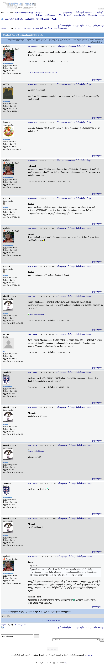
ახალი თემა (78, 25)
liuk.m (6, 334)
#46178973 (32, 483)
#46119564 (32, 372)
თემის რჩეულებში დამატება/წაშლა (96, 41)
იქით (58, 620)
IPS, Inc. (67, 663)
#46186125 (32, 556)
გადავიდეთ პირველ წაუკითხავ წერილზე (47, 28)
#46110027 (32, 296)
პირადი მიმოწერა (77, 46)
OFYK (6, 84)
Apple (54, 19)
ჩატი (101, 15)
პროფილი (62, 46)
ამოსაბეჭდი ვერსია (80, 40)
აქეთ (46, 620)
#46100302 (32, 228)
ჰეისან (6, 46)
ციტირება (96, 80)
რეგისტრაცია (35, 12)
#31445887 (32, 46)
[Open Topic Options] (2, 627)
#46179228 (32, 518)
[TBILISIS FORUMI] (19, 5)
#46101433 (32, 266)
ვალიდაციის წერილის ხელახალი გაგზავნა (83, 12)
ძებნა (59, 15)
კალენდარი (79, 15)
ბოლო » (22, 28)
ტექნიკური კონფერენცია (37, 19)
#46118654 (32, 334)
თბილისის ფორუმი (14, 19)
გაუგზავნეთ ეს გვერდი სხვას (59, 40)
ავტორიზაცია (21, 12)
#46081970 (32, 122)
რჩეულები (92, 15)
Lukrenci (7, 122)
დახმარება (50, 15)
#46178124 (32, 445)
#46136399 (32, 407)
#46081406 (32, 84)
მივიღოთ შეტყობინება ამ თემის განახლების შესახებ (27, 40)
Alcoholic (7, 372)
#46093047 (32, 198)
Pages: (3, 28)
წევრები (68, 15)
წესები (39, 15)
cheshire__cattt (9, 296)
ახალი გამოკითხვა (95, 25)
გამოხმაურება (64, 25)
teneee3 (6, 198)
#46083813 (32, 160)
